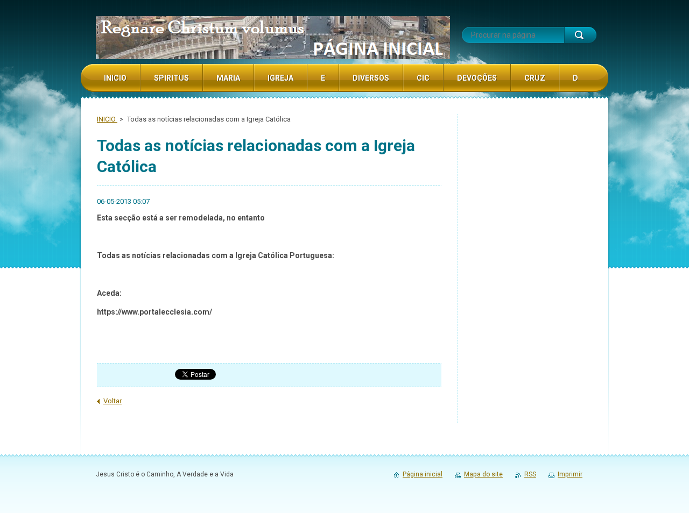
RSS (530, 474)
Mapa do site (483, 474)
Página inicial (422, 474)
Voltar (112, 401)
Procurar (580, 35)
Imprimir (570, 474)
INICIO (107, 119)
